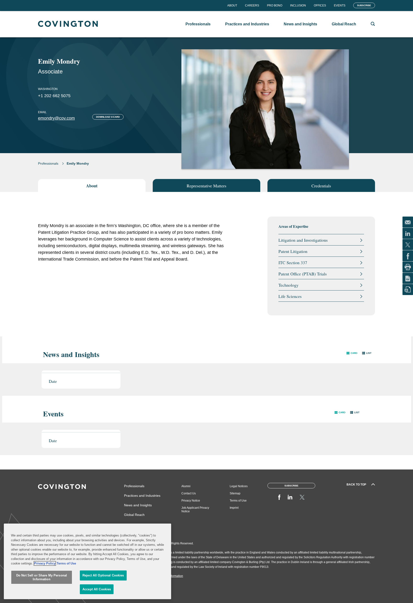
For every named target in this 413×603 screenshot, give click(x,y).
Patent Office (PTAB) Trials (302, 274)
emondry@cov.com (56, 118)
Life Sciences (290, 296)
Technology (288, 285)
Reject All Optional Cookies (103, 575)
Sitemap (235, 493)
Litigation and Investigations (303, 240)
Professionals (48, 163)
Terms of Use (238, 500)
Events (339, 5)
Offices (320, 5)
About (232, 5)
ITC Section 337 (292, 262)
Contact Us (188, 493)
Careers (252, 5)
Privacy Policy (44, 563)
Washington (48, 89)
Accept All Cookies (96, 589)
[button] (352, 353)
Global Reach (134, 515)
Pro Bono (274, 5)
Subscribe (364, 5)
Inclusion (298, 5)
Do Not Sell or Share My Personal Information (41, 577)
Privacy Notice (190, 500)
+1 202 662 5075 (54, 95)
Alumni (185, 486)
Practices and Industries (142, 495)
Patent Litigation (292, 251)
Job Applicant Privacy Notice (195, 509)
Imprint (234, 507)
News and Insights (138, 505)
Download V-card (108, 117)
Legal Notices (239, 486)
